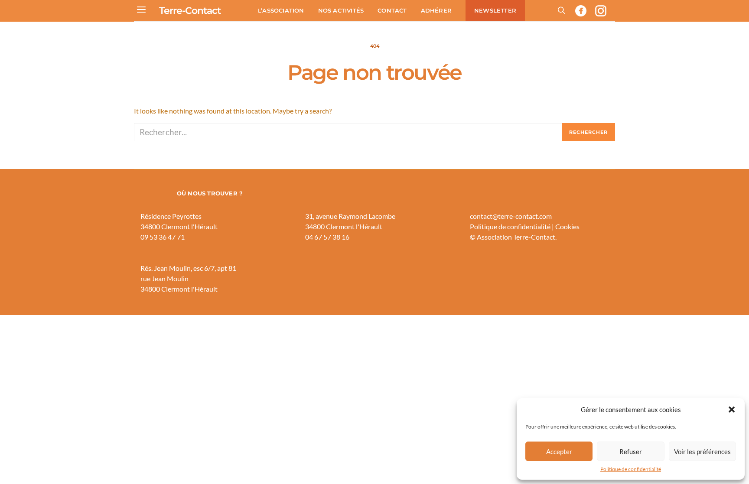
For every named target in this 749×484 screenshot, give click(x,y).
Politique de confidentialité (630, 469)
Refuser (630, 451)
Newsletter (495, 10)
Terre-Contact (190, 10)
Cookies (567, 226)
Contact (392, 10)
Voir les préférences (702, 451)
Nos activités (341, 10)
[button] (731, 409)
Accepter (559, 451)
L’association (281, 10)
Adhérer (436, 10)
